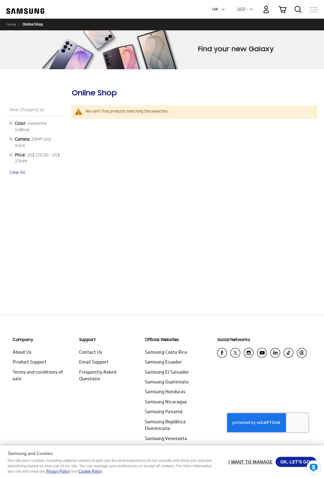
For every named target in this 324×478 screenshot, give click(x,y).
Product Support (30, 362)
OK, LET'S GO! (296, 461)
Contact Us (90, 353)
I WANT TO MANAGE (250, 461)
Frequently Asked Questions (97, 376)
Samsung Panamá (164, 412)
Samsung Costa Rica (166, 353)
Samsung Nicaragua (166, 402)
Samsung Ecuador (163, 362)
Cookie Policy (90, 471)
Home (11, 24)
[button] (223, 9)
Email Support (94, 362)
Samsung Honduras (165, 392)
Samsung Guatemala (167, 382)
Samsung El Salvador (167, 373)
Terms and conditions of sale (38, 376)
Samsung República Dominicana (165, 426)
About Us (22, 353)
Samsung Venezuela (166, 439)
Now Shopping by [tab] (26, 110)
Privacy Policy (58, 471)
